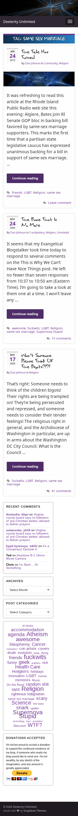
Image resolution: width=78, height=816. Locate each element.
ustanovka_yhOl (18, 530)
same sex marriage (21, 332)
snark (22, 708)
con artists (27, 649)
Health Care (27, 667)
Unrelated (63, 232)
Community (51, 63)
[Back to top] (68, 806)
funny (12, 663)
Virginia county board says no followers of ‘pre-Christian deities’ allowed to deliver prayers (27, 519)
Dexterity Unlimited (19, 21)
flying (44, 653)
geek (24, 662)
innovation (16, 676)
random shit (37, 684)
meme (42, 676)
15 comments (61, 338)
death (11, 653)
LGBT (27, 192)
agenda (16, 634)
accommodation (27, 630)
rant (16, 689)
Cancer (39, 644)
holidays (37, 671)
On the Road (15, 684)
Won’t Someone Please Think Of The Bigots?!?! (37, 361)
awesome (19, 328)
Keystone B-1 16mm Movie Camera (25, 557)
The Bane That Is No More (39, 222)
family (37, 653)
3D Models (27, 625)
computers (12, 649)
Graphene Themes (35, 811)
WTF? (35, 725)
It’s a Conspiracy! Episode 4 (27, 547)
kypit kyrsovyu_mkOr (21, 546)
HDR (45, 663)
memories (22, 680)
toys (28, 721)
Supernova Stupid (49, 332)
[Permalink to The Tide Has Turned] (39, 78)
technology (18, 721)
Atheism (37, 634)
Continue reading (25, 178)
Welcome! (19, 725)
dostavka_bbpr (17, 514)
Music (36, 680)
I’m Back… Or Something (22, 566)
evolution (25, 653)
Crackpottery (37, 232)
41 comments (61, 491)
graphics (36, 663)
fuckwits (34, 328)
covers (43, 649)
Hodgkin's (20, 671)
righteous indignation (27, 694)
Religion (63, 63)
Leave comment (59, 203)
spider (35, 708)
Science (21, 703)
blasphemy (20, 644)
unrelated (37, 721)
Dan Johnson (32, 63)
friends (17, 192)
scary (41, 698)
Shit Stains (38, 703)
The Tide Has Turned (34, 54)
